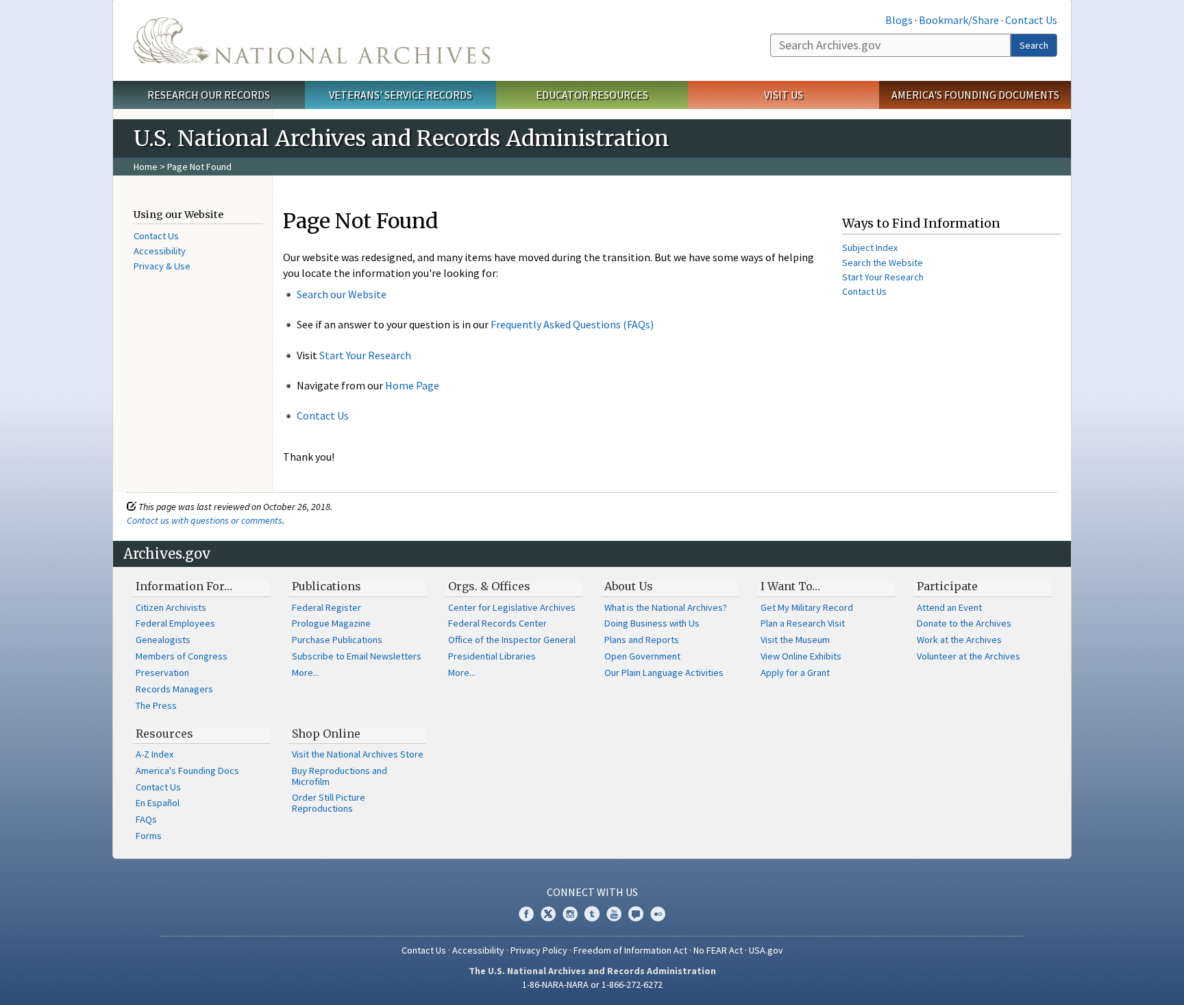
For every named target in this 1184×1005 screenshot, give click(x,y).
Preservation (162, 672)
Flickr (658, 914)
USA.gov (766, 950)
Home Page (412, 385)
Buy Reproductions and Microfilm (339, 776)
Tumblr (592, 914)
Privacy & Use (162, 266)
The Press (156, 705)
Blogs (899, 20)
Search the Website (882, 262)
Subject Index (870, 247)
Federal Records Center (497, 623)
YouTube (614, 914)
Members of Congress (181, 656)
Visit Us (783, 94)
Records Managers (174, 689)
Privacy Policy (538, 950)
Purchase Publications (337, 639)
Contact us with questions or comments (204, 520)
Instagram (570, 914)
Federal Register (326, 607)
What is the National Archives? (665, 607)
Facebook (526, 914)
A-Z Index (154, 754)
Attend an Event (949, 607)
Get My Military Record (807, 607)
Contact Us (1031, 20)
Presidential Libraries (492, 656)
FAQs (146, 819)
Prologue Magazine (331, 623)
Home (146, 166)
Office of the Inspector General (512, 639)
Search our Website (341, 294)
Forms (149, 836)
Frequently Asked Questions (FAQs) (572, 324)
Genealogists (163, 639)
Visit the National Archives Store (357, 754)
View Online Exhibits (801, 656)
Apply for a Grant (795, 672)
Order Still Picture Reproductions (328, 802)
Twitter (548, 914)
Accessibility (160, 251)
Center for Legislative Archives (512, 607)
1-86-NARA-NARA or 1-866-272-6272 (592, 984)
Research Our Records (208, 94)
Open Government (642, 656)
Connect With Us (592, 892)
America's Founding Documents (975, 94)
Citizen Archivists (171, 607)
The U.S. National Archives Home (312, 40)
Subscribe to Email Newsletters (356, 656)
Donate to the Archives (964, 623)
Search (1034, 45)
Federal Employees (175, 623)
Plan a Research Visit (803, 623)
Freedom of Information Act (630, 950)
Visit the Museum (795, 639)
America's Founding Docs (187, 770)
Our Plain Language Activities (664, 672)
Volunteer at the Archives (968, 656)
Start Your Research (365, 355)
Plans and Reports (641, 639)
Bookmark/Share (959, 20)
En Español (158, 803)
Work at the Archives (959, 639)
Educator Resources (592, 94)
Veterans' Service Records (400, 94)
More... (305, 672)
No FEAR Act (718, 950)
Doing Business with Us (652, 623)
